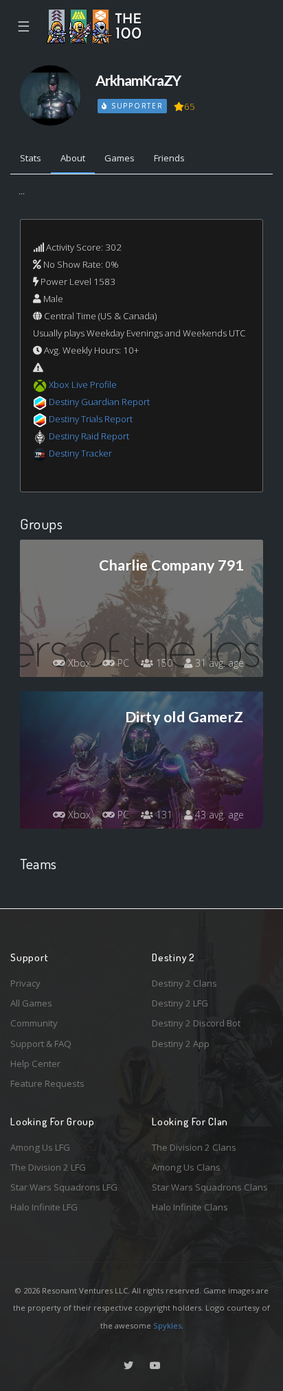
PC (122, 662)
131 (162, 814)
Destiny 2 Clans (184, 983)
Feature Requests (47, 1083)
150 (162, 662)
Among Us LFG (40, 1147)
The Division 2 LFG (48, 1167)
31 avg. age (218, 662)
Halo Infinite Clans (190, 1207)
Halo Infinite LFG (44, 1207)
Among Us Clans (186, 1167)
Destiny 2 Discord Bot (196, 1023)
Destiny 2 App (181, 1043)
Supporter (135, 106)
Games (119, 158)
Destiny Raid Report (89, 436)
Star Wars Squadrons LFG (63, 1187)
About (72, 158)
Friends (169, 158)
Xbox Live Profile (83, 384)
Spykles (167, 1325)
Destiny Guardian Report (99, 401)
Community (34, 1023)
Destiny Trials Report (91, 419)
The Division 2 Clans (194, 1147)
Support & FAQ (40, 1043)
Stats (30, 158)
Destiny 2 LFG (180, 1003)
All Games (31, 1003)
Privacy (25, 983)
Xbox (78, 662)
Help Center (35, 1063)
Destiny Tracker (80, 453)
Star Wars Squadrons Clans (210, 1187)
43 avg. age (218, 814)
